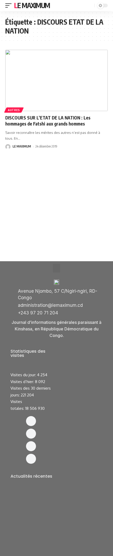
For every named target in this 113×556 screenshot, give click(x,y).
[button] (56, 268)
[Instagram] (31, 434)
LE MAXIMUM (22, 146)
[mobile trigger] (9, 5)
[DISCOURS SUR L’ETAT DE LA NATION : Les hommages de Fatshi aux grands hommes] (56, 80)
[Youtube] (31, 459)
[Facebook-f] (31, 421)
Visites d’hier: (23, 381)
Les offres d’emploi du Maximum (44, 499)
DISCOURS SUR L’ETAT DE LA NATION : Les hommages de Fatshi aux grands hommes (47, 121)
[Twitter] (31, 446)
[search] (90, 6)
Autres (14, 110)
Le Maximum (32, 5)
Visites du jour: (24, 374)
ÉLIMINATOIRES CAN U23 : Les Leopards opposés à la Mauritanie (49, 542)
